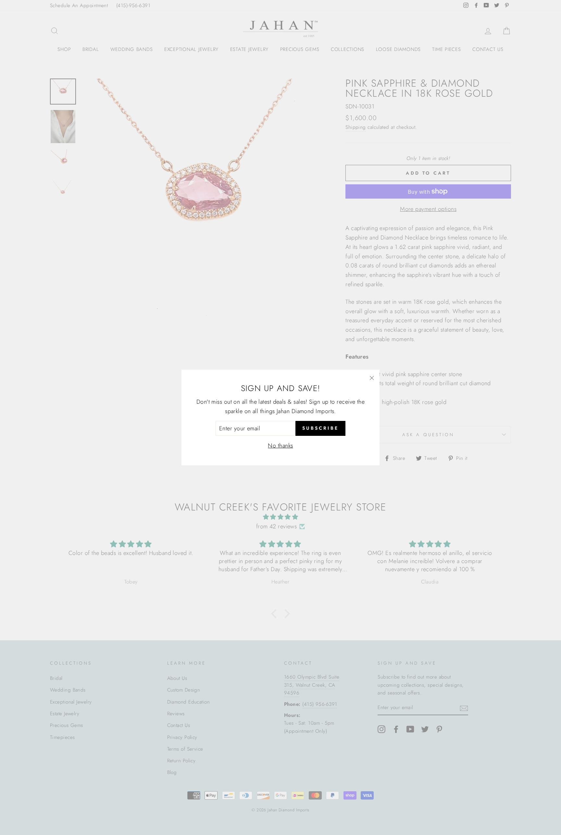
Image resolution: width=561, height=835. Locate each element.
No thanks (280, 445)
